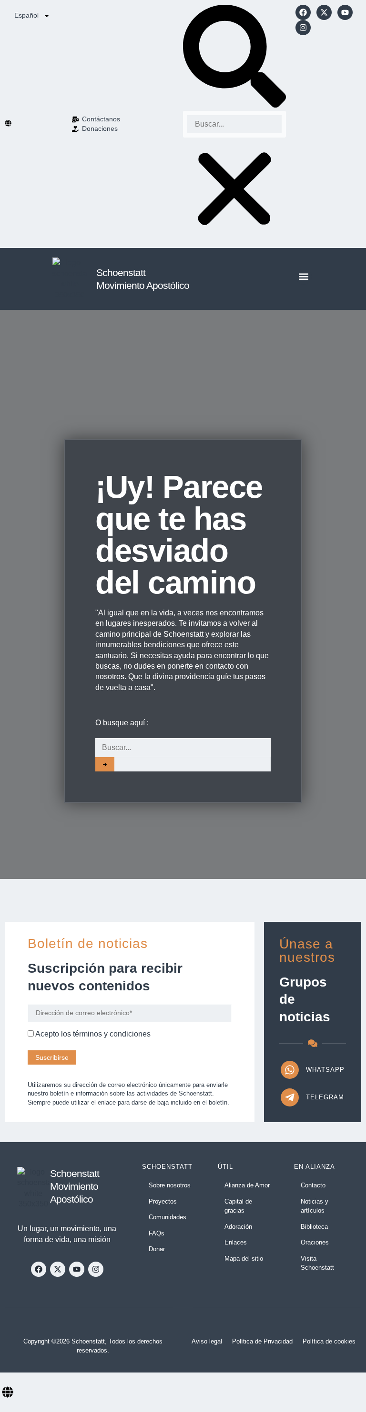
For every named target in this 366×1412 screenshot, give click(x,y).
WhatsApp (325, 1069)
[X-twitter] (324, 12)
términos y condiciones (112, 1034)
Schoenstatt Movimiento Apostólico (74, 1186)
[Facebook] (303, 12)
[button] (234, 58)
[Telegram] (290, 1097)
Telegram (325, 1097)
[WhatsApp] (290, 1070)
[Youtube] (345, 12)
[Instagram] (303, 27)
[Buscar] (104, 764)
